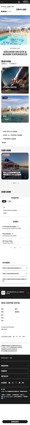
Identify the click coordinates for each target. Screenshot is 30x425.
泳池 (10, 201)
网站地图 (25, 396)
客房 (2, 311)
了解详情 (6, 90)
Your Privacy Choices (8, 396)
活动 (2, 320)
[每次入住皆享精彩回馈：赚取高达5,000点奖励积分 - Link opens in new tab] (15, 166)
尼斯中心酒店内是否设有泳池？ (11, 273)
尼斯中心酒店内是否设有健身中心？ (12, 268)
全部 (4, 201)
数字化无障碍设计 (18, 396)
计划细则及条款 (15, 394)
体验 (2, 317)
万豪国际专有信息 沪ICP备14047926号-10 (11, 345)
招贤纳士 (3, 394)
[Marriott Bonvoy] (25, 2)
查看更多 (4, 142)
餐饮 (2, 315)
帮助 (2, 398)
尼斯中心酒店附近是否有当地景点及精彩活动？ (14, 280)
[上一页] (11, 183)
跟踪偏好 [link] (17, 311)
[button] (19, 2)
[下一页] (18, 183)
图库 (16, 309)
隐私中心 (22, 394)
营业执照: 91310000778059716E (9, 349)
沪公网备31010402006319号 (10, 351)
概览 (2, 309)
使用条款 (9, 394)
